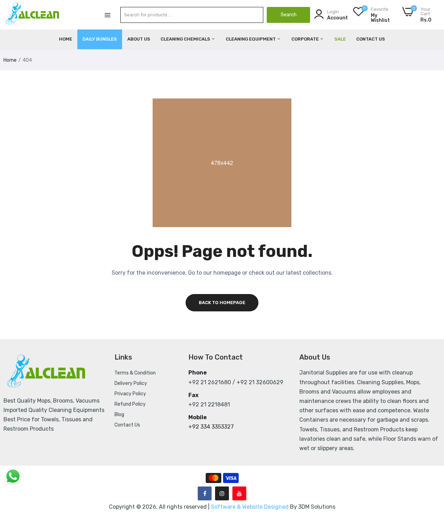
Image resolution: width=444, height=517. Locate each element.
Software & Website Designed (250, 506)
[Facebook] (205, 493)
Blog (119, 414)
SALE (340, 39)
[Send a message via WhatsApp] (13, 476)
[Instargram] (222, 493)
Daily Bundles (100, 39)
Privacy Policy (130, 394)
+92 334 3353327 (211, 426)
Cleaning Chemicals (186, 39)
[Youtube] (239, 493)
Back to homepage (222, 302)
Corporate (305, 39)
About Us (138, 39)
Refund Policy (130, 404)
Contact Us (370, 39)
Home (65, 39)
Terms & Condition (135, 373)
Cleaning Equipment (251, 39)
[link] (430, 466)
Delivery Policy (130, 383)
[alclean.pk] (32, 14)
